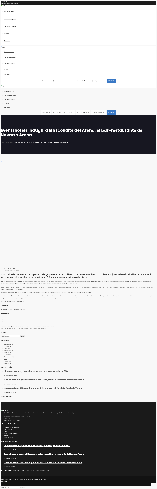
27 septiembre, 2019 (13, 270)
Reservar (111, 81)
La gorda (6, 354)
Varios (5, 359)
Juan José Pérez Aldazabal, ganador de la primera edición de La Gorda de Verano (31, 326)
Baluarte (6, 435)
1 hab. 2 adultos (83, 81)
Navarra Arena (95, 281)
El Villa (5, 348)
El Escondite (9, 142)
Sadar (23, 309)
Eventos (10, 309)
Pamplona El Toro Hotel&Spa (12, 427)
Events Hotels (11, 268)
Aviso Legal (4, 481)
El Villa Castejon (8, 429)
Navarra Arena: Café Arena (11, 433)
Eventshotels (20, 281)
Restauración (7, 357)
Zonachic (6, 363)
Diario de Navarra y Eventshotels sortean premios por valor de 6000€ (26, 328)
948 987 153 (4, 1)
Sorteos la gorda (8, 437)
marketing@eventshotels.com (9, 3)
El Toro (6, 346)
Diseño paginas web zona (38, 480)
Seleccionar (45, 81)
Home (2, 142)
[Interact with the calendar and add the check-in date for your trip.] (53, 80)
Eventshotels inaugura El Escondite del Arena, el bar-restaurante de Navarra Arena (44, 379)
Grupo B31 (7, 352)
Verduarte (7, 361)
